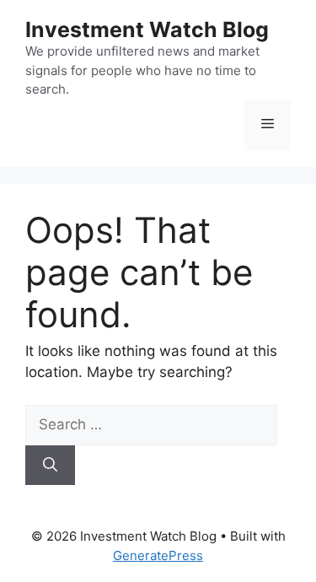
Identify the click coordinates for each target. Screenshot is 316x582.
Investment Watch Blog (147, 29)
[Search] (50, 465)
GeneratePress (158, 555)
